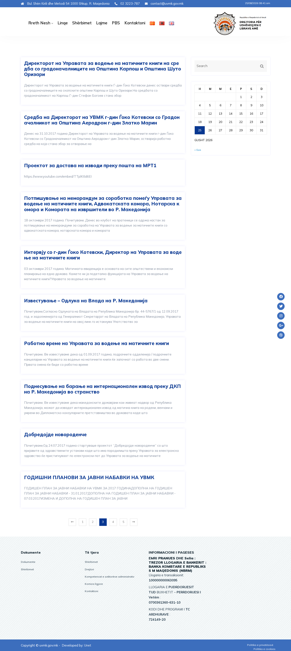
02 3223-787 (130, 3)
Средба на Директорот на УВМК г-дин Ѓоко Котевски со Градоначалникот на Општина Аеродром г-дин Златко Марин (102, 120)
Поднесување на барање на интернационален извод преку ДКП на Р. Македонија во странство (102, 389)
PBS (116, 22)
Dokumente (28, 561)
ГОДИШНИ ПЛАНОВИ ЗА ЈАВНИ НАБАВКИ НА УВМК (89, 477)
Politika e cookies (264, 649)
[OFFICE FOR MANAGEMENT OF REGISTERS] (243, 23)
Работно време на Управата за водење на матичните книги (96, 343)
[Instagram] (281, 316)
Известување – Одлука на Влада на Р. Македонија (86, 300)
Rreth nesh (39, 22)
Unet (87, 645)
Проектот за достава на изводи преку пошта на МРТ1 (90, 165)
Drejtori (89, 569)
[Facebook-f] (281, 296)
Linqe (63, 22)
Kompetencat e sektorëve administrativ (109, 576)
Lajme (101, 22)
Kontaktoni (134, 22)
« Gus (197, 149)
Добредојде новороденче (55, 434)
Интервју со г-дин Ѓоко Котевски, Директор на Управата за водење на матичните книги (103, 255)
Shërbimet (82, 22)
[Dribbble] (281, 335)
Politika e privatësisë (260, 645)
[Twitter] (281, 306)
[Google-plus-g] (281, 325)
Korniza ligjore (94, 583)
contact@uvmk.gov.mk (166, 3)
